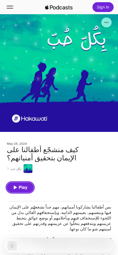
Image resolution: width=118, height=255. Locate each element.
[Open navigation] (10, 7)
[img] (59, 7)
